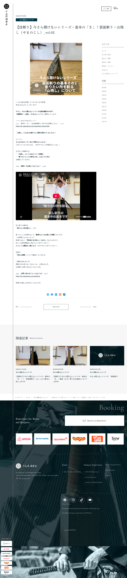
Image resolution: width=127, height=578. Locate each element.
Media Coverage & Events (113, 465)
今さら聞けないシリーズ (26, 20)
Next (94, 307)
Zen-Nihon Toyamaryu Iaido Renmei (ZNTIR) (76, 513)
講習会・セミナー (108, 66)
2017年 (104, 121)
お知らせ (105, 70)
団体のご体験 (106, 62)
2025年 (104, 91)
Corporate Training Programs (93, 483)
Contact (107, 475)
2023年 (104, 99)
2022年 (104, 103)
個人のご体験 (106, 58)
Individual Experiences (92, 472)
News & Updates (110, 470)
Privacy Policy (66, 504)
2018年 (104, 118)
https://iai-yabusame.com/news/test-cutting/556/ (33, 126)
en (108, 9)
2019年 (104, 114)
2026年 (104, 87)
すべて (104, 51)
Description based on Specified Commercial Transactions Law (80, 508)
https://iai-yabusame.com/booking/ (28, 276)
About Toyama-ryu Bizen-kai (72, 472)
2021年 (104, 106)
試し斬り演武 (106, 55)
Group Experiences (91, 477)
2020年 (104, 110)
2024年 (104, 95)
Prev (17, 307)
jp (104, 9)
